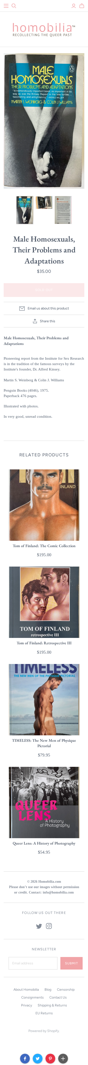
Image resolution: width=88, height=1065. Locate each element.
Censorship (66, 990)
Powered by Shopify (43, 1031)
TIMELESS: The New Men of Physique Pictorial (44, 743)
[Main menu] (6, 5)
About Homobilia (26, 990)
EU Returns (44, 1013)
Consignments (32, 997)
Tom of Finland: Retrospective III (44, 643)
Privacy (26, 1005)
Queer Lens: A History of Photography (44, 843)
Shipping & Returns (52, 1005)
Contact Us (58, 997)
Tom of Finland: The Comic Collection (44, 545)
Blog (47, 990)
